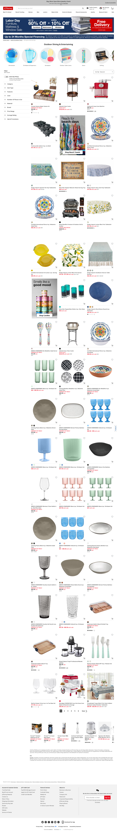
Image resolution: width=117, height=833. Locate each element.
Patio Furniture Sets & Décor (50, 782)
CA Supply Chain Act (63, 826)
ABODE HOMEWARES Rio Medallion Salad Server (44, 351)
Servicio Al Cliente (7, 812)
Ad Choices (56, 829)
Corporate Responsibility (66, 799)
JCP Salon (42, 796)
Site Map (62, 805)
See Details (97, 802)
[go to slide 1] (55, 4)
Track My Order (6, 790)
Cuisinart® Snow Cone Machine (95, 106)
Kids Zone (43, 803)
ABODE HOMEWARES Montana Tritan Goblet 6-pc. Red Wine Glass (44, 507)
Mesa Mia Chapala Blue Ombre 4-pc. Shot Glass (72, 309)
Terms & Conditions (48, 829)
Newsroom (62, 796)
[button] (72, 135)
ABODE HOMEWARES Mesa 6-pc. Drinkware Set (43, 388)
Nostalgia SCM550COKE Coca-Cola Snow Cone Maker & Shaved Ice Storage (71, 704)
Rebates (4, 810)
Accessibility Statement (75, 826)
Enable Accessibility (110, 2)
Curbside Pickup (44, 792)
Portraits (42, 799)
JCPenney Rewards (7, 794)
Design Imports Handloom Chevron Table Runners (98, 273)
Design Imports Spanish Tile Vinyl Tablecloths (43, 187)
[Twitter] (42, 822)
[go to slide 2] (56, 4)
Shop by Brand (63, 803)
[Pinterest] (52, 822)
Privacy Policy (39, 826)
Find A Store (43, 790)
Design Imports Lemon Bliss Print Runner (70, 272)
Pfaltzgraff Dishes (61, 782)
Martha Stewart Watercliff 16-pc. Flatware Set (99, 663)
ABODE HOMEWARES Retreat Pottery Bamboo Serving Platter (71, 428)
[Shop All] (72, 135)
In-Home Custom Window (47, 805)
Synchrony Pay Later (7, 803)
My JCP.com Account (7, 792)
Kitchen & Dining (20, 782)
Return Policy (5, 799)
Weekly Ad (43, 794)
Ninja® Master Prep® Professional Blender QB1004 (71, 662)
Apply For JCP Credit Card (28, 792)
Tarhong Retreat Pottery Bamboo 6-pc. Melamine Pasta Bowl (97, 546)
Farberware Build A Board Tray (39, 663)
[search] (83, 8)
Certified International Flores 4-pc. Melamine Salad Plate (43, 225)
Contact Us (5, 796)
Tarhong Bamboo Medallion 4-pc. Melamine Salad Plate (71, 389)
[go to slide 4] (59, 4)
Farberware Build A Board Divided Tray (97, 624)
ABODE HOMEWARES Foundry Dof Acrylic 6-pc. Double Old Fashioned (43, 624)
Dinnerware (13, 782)
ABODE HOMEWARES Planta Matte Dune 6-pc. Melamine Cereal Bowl (71, 585)
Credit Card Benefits (26, 794)
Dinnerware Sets (28, 782)
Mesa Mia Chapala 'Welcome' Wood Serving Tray (72, 187)
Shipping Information (8, 801)
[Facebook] (49, 822)
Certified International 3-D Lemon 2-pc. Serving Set (44, 273)
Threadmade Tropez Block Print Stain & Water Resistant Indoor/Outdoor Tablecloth (99, 704)
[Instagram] (46, 822)
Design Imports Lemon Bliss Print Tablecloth (99, 224)
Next (83, 711)
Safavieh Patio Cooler (65, 106)
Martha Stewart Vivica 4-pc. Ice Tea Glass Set (43, 703)
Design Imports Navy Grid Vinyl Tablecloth (98, 187)
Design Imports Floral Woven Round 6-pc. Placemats (98, 309)
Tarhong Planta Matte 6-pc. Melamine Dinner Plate (43, 428)
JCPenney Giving (64, 801)
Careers (62, 792)
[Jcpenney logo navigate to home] (8, 8)
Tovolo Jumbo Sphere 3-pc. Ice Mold (41, 146)
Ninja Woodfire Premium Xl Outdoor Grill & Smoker (71, 225)
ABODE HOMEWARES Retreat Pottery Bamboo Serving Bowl (99, 585)
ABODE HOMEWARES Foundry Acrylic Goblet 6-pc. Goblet (43, 585)
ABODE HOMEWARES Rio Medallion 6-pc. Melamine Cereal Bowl (98, 389)
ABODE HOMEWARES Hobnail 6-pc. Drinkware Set (99, 428)
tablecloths (31, 757)
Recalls (4, 805)
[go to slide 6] (62, 4)
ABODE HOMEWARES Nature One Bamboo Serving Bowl (98, 467)
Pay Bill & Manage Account (28, 790)
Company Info (63, 794)
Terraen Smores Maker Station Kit (40, 106)
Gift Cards (4, 808)
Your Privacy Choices (49, 826)
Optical (42, 801)
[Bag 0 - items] (112, 8)
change (21, 78)
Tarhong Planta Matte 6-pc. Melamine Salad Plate (43, 546)
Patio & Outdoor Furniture (38, 782)
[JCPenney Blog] (58, 822)
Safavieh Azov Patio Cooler (66, 351)
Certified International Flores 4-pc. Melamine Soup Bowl (99, 351)
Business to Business (65, 790)
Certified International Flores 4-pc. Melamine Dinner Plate (99, 146)
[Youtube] (55, 822)
